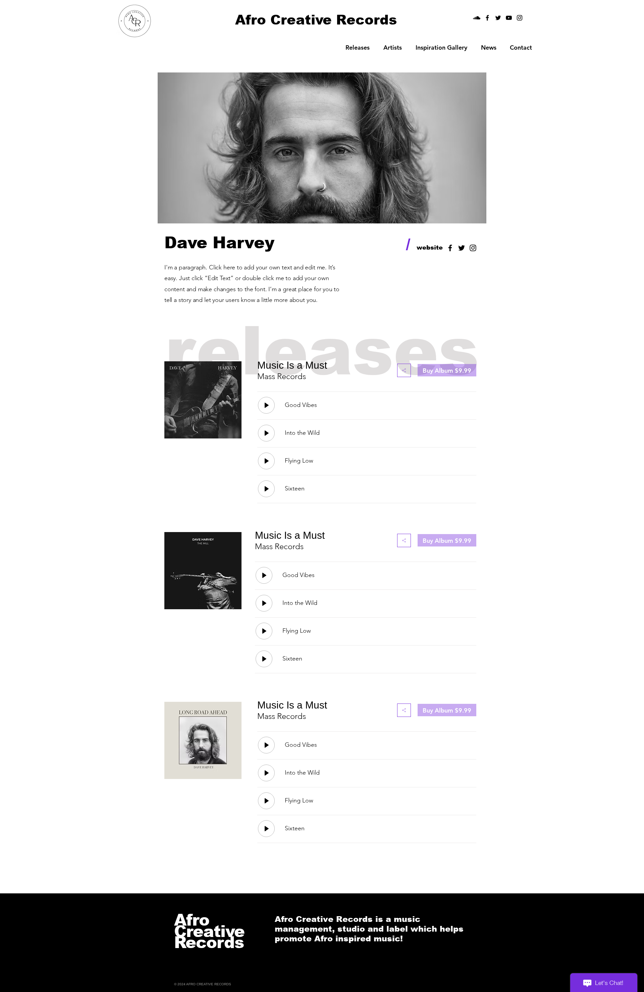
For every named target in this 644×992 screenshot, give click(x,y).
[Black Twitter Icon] (461, 248)
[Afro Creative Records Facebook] (487, 17)
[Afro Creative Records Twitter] (498, 17)
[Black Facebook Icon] (450, 248)
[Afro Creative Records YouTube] (509, 17)
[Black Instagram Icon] (519, 17)
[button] (392, 47)
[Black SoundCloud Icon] (476, 17)
